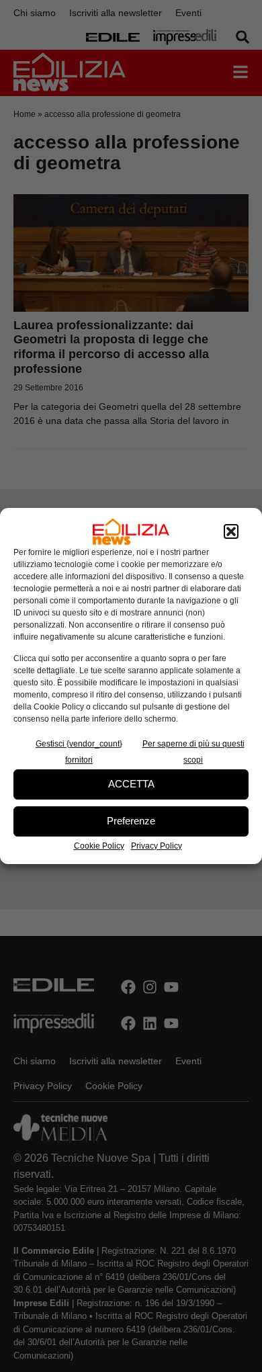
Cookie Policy (99, 846)
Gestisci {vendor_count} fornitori (79, 752)
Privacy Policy (156, 846)
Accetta (131, 783)
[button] (231, 531)
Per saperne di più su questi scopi (193, 752)
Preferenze (131, 820)
